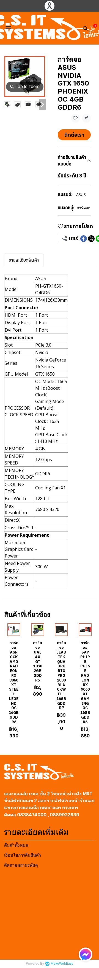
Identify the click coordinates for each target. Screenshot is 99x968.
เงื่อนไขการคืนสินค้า (22, 855)
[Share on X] (91, 238)
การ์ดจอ (83, 207)
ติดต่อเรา (74, 134)
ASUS (81, 194)
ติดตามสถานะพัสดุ (21, 865)
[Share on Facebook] (83, 238)
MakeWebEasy (62, 964)
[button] (85, 28)
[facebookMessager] (85, 954)
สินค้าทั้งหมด (16, 845)
